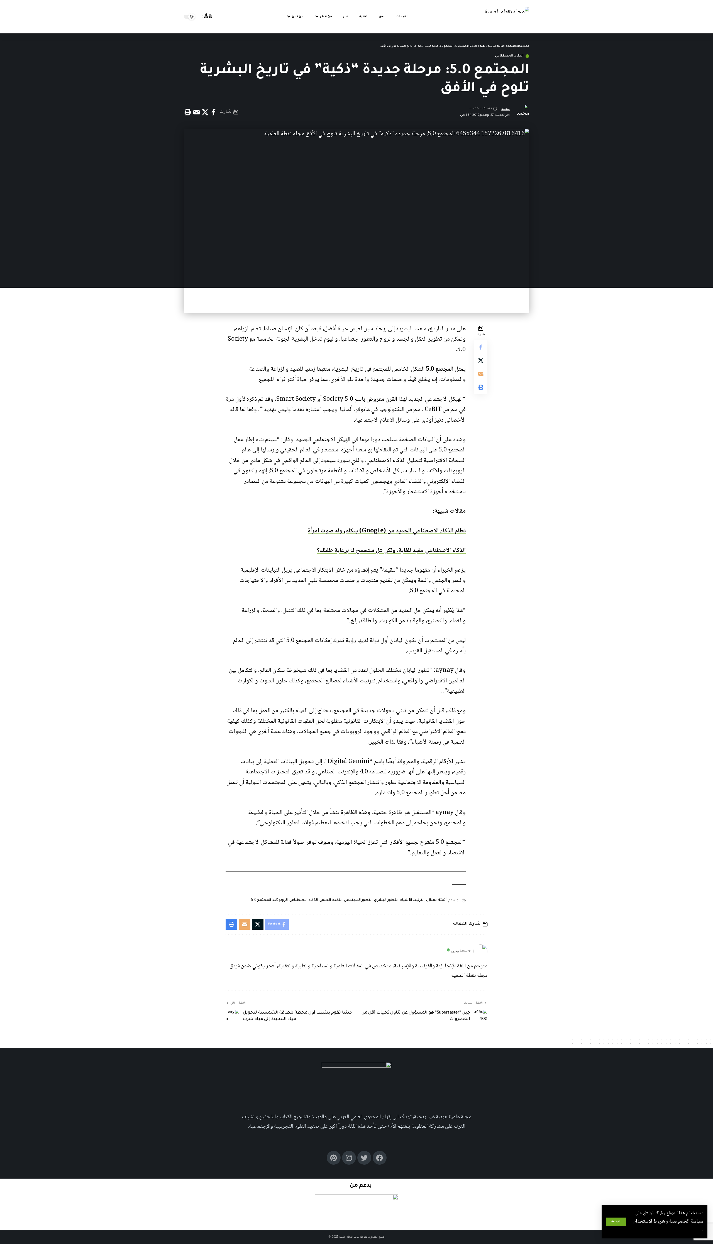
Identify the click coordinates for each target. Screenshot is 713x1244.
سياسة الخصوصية (685, 1221)
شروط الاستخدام (649, 1221)
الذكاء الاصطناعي (509, 56)
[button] (616, 1222)
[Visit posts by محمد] (480, 951)
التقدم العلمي (330, 900)
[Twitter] (364, 1158)
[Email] (196, 112)
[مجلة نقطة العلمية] (507, 17)
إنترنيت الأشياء (412, 900)
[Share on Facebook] (214, 112)
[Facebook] (380, 1158)
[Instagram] (349, 1158)
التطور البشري (386, 900)
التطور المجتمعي (358, 900)
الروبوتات (280, 900)
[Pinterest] (334, 1158)
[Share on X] (205, 112)
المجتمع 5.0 (439, 369)
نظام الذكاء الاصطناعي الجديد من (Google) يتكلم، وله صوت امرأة (387, 531)
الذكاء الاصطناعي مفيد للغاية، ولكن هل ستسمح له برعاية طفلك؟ (391, 550)
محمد (505, 109)
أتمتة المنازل (436, 900)
